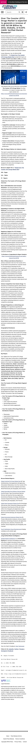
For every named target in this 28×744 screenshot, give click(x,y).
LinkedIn (11, 649)
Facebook (10, 651)
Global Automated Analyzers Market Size (11, 517)
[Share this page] (26, 12)
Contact (25, 741)
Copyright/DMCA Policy (7, 741)
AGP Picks (3, 2)
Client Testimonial (19, 646)
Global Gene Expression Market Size (10, 503)
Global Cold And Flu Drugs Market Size (11, 481)
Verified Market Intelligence (8, 538)
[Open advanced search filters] (22, 12)
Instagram (4, 651)
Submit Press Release (8, 739)
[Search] (19, 12)
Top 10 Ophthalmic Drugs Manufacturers (11, 529)
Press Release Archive (16, 736)
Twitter (16, 649)
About (7, 736)
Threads (21, 649)
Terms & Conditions (20, 739)
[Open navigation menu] (2, 12)
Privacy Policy (17, 741)
